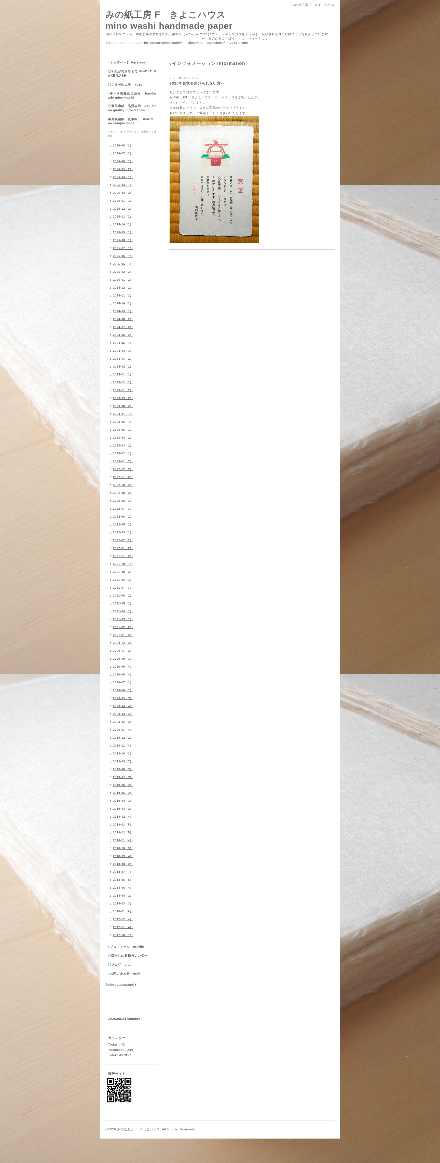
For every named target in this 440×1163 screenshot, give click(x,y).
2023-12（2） (123, 382)
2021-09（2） (123, 571)
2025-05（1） (123, 263)
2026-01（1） (123, 200)
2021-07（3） (123, 587)
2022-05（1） (123, 524)
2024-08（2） (123, 319)
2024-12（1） (123, 287)
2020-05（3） (123, 698)
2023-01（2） (123, 461)
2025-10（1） (123, 224)
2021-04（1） (123, 611)
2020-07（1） (123, 682)
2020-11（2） (123, 650)
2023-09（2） (123, 398)
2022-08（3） (123, 500)
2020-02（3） (123, 721)
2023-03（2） (123, 445)
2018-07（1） (123, 871)
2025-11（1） (123, 216)
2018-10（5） (123, 848)
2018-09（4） (123, 856)
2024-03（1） (123, 358)
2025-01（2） (123, 279)
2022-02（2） (123, 540)
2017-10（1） (123, 935)
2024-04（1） (123, 350)
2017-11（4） (123, 927)
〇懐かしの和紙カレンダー (131, 955)
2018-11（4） (123, 840)
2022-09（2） (123, 492)
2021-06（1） (123, 595)
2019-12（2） (123, 737)
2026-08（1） (123, 145)
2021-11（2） (123, 556)
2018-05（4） (123, 887)
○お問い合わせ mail (124, 973)
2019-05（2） (123, 792)
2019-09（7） (123, 761)
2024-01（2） (123, 374)
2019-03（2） (123, 808)
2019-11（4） (123, 745)
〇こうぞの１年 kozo (125, 84)
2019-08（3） (123, 769)
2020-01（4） (123, 729)
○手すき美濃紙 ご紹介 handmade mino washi (132, 95)
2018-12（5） (123, 832)
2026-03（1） (123, 184)
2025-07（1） (123, 248)
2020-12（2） (123, 642)
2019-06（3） (123, 785)
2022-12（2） (123, 469)
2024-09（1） (123, 311)
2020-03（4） (123, 713)
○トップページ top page (126, 62)
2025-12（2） (123, 208)
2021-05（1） (123, 603)
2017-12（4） (123, 919)
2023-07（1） (123, 413)
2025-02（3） (123, 271)
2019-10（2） (123, 753)
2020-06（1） (123, 690)
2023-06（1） (123, 421)
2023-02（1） (123, 453)
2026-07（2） (123, 153)
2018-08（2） (123, 864)
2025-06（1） (123, 256)
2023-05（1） (123, 429)
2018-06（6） (123, 879)
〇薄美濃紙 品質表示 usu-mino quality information (132, 108)
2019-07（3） (123, 777)
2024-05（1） (123, 342)
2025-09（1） (123, 232)
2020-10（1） (123, 658)
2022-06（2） (123, 516)
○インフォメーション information (132, 134)
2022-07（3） (123, 508)
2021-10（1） (123, 563)
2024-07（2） (123, 327)
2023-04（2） (123, 437)
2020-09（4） (123, 666)
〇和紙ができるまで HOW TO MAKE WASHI (132, 73)
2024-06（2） (123, 334)
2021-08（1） (123, 579)
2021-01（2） (123, 635)
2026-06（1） (123, 161)
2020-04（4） (123, 706)
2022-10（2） (123, 484)
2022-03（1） (123, 532)
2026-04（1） (123, 177)
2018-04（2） (123, 895)
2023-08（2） (123, 406)
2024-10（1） (123, 303)
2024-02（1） (123, 366)
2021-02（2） (123, 627)
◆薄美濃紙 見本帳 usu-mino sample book (131, 121)
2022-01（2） (123, 548)
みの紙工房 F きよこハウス (138, 1129)
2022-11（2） (123, 477)
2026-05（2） (123, 169)
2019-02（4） (123, 816)
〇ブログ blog (120, 964)
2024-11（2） (123, 295)
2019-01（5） (123, 824)
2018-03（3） (123, 903)
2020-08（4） (123, 674)
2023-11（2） (123, 390)
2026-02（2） (123, 192)
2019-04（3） (123, 800)
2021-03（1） (123, 619)
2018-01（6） (123, 911)
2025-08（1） (123, 240)
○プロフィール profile (126, 947)
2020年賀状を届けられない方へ (197, 83)
